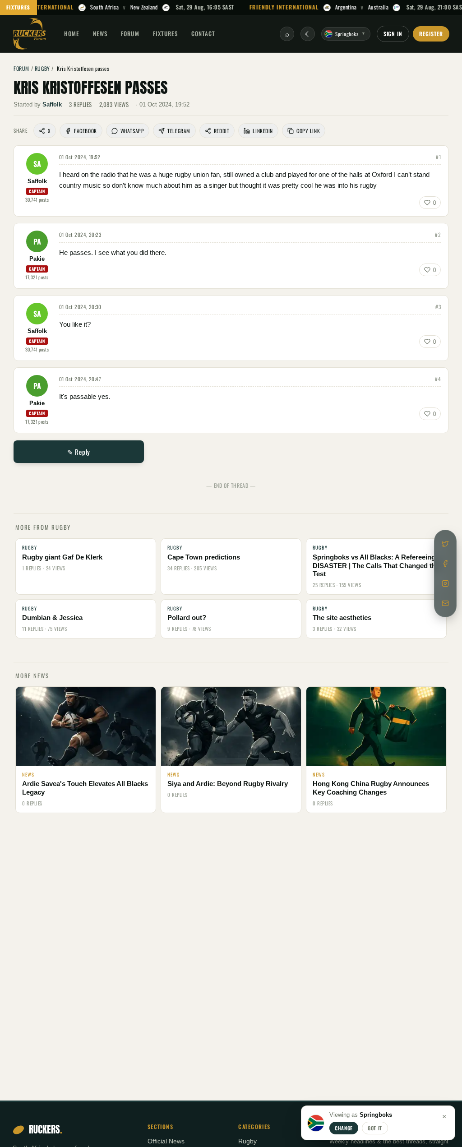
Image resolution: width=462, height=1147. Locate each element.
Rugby (247, 1141)
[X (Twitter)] (445, 544)
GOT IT (375, 1128)
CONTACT (203, 33)
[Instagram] (445, 583)
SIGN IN (393, 33)
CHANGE (344, 1128)
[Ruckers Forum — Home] (29, 34)
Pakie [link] (37, 259)
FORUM (130, 33)
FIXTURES (18, 7)
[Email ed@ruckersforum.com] (445, 603)
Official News (166, 1141)
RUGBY (42, 68)
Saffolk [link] (52, 104)
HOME (71, 33)
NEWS (100, 33)
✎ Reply (78, 452)
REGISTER (431, 33)
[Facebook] (445, 563)
